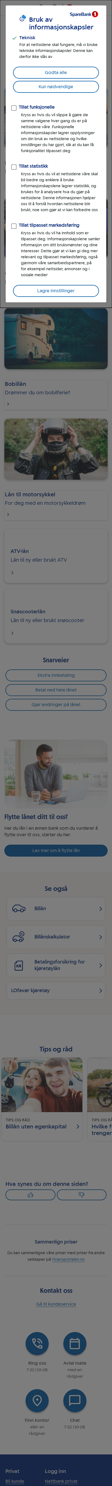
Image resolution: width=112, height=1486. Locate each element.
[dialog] (56, 154)
